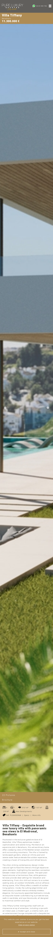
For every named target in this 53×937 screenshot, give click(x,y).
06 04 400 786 (41, 6)
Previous (5, 408)
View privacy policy (26, 925)
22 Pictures (8, 795)
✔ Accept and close (26, 932)
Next (48, 408)
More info (36, 815)
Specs (26, 815)
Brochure (7, 800)
